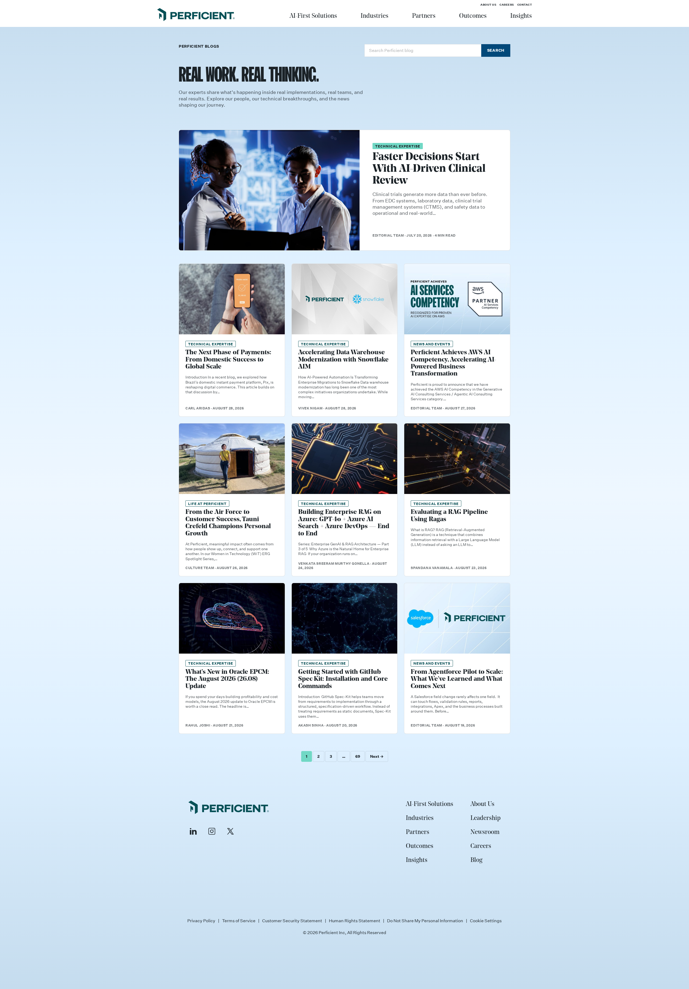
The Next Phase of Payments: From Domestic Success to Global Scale (228, 359)
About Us (488, 4)
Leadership (485, 818)
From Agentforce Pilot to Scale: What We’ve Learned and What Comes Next (457, 679)
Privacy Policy (201, 920)
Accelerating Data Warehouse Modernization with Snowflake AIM (343, 359)
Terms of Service (238, 920)
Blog (476, 860)
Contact (524, 4)
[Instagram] (212, 831)
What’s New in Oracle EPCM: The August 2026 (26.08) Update (227, 679)
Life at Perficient (207, 503)
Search (495, 50)
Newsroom (485, 832)
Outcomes (473, 16)
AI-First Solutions (313, 16)
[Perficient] (196, 15)
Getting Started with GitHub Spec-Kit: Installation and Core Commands (343, 679)
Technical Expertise (397, 146)
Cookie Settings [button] (486, 920)
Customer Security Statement (292, 920)
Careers (507, 4)
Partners (423, 16)
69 (357, 756)
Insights (521, 16)
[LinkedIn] (193, 831)
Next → (377, 756)
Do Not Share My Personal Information (425, 920)
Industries (374, 16)
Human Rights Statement (354, 920)
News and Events (431, 344)
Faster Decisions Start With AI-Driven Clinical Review (429, 169)
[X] (230, 831)
